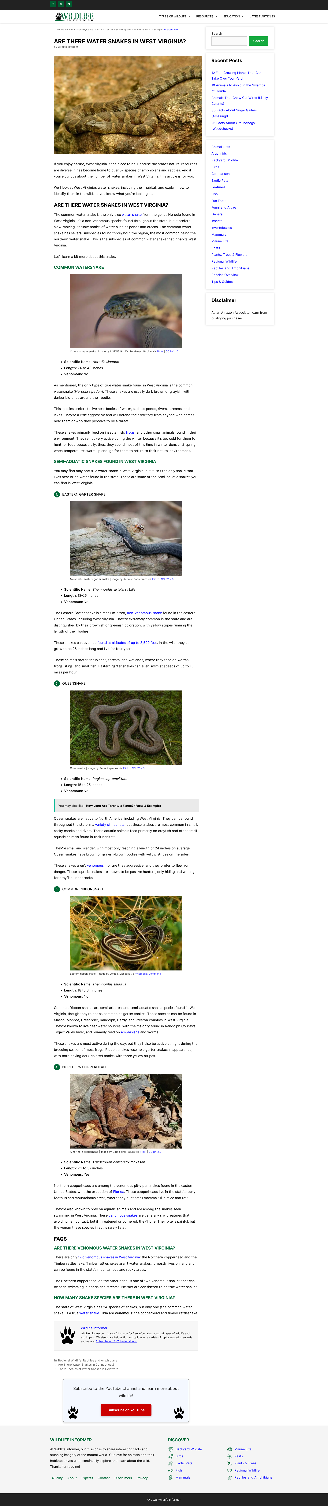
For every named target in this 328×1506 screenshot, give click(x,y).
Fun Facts (218, 201)
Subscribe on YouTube (126, 1410)
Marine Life (220, 241)
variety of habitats (110, 825)
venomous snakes (123, 1215)
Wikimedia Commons (148, 973)
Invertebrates (221, 228)
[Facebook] (53, 4)
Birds (215, 167)
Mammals (218, 234)
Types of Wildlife (172, 16)
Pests (215, 248)
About (72, 1478)
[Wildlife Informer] (74, 16)
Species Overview (225, 275)
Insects (216, 221)
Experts (87, 1478)
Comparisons (221, 174)
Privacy (142, 1478)
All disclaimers (171, 29)
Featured (218, 187)
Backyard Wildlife (224, 160)
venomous (95, 865)
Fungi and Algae (223, 207)
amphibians (130, 1032)
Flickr (160, 351)
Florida (118, 1192)
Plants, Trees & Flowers (229, 254)
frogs (130, 432)
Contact (104, 1478)
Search (216, 33)
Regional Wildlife (69, 1360)
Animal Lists (220, 147)
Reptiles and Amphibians (100, 1360)
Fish (214, 194)
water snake (132, 215)
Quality (57, 1478)
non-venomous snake (144, 613)
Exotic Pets (219, 180)
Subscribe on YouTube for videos (116, 1341)
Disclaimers (123, 1478)
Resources (205, 16)
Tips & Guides (222, 282)
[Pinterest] (69, 4)
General (217, 214)
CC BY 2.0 (172, 351)
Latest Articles (262, 16)
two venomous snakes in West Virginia (109, 1257)
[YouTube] (61, 4)
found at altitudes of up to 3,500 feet (127, 643)
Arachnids (219, 153)
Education (231, 16)
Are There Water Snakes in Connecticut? (86, 1364)
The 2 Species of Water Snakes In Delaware (88, 1369)
